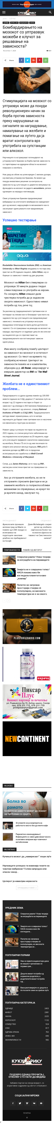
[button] (50, 12)
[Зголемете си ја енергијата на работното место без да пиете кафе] (8, 825)
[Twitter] (20, 1103)
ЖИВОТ (8, 1012)
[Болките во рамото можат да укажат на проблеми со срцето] (27, 804)
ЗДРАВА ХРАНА (12, 1032)
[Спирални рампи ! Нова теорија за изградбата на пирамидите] (9, 559)
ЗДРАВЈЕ (12, 18)
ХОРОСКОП (10, 1020)
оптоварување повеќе (26, 888)
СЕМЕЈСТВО (10, 1024)
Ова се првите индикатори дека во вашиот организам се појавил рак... (34, 963)
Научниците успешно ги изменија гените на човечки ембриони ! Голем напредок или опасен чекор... (26, 868)
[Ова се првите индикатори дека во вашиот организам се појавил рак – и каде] (11, 964)
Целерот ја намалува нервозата (20, 881)
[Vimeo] (27, 1103)
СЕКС (7, 1028)
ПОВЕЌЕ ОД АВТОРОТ (32, 550)
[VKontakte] (34, 1103)
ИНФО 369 (14, 23)
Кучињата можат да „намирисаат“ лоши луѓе (27, 856)
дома (5, 18)
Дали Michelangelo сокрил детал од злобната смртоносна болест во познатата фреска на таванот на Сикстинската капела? (39, 531)
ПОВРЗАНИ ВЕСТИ (12, 550)
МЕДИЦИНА (24, 23)
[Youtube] (41, 1103)
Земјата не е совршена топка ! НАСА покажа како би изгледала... (33, 929)
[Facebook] (12, 1103)
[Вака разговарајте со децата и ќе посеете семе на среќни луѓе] (11, 990)
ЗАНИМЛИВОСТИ (13, 1040)
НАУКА (32, 23)
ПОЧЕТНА (27, 1113)
